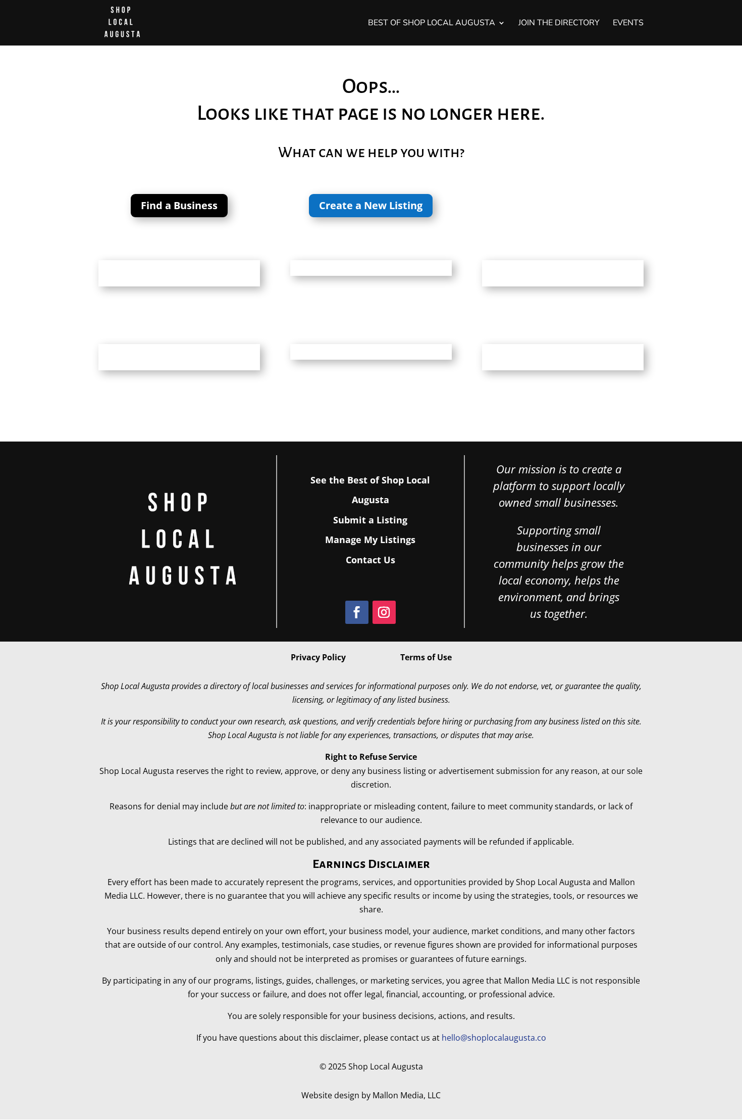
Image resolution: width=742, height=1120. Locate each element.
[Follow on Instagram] (384, 612)
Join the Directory (559, 23)
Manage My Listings (370, 539)
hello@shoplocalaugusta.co (494, 1037)
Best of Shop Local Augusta (431, 23)
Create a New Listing (370, 205)
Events (628, 23)
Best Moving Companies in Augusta (368, 265)
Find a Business (179, 205)
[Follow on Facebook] (356, 612)
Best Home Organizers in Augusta (365, 349)
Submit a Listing (370, 520)
